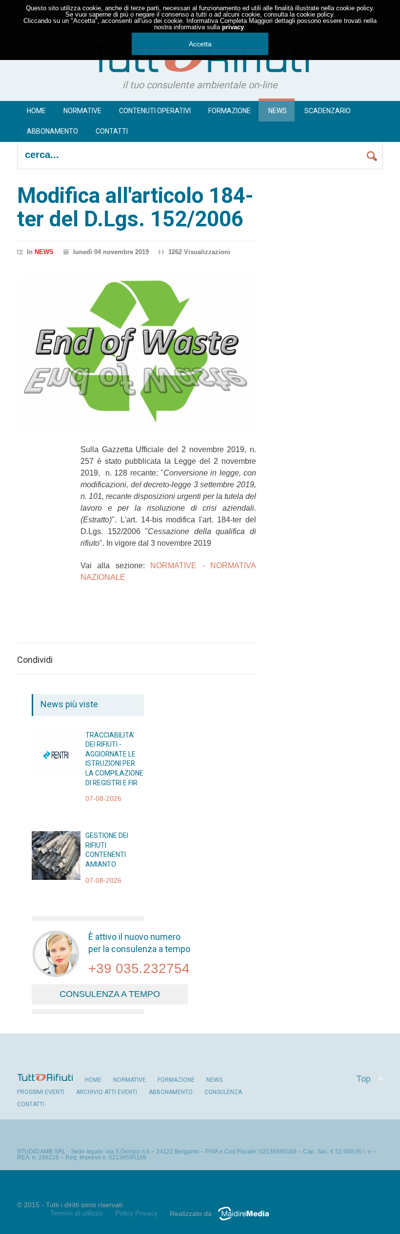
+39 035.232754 (139, 968)
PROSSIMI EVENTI (40, 1092)
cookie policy (354, 8)
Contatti (112, 131)
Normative (82, 111)
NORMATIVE (129, 1079)
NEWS (277, 111)
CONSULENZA (223, 1092)
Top (363, 1079)
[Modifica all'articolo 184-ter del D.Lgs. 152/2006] (136, 352)
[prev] (69, 742)
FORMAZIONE (229, 111)
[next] (69, 895)
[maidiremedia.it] (247, 1220)
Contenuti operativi (155, 111)
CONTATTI (30, 1104)
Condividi (35, 660)
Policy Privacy (136, 1213)
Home (36, 111)
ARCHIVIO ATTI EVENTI (106, 1092)
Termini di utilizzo (76, 1213)
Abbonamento (52, 131)
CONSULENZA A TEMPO (110, 994)
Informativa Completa (216, 20)
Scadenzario (327, 111)
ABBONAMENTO (171, 1092)
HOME (93, 1079)
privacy (233, 27)
